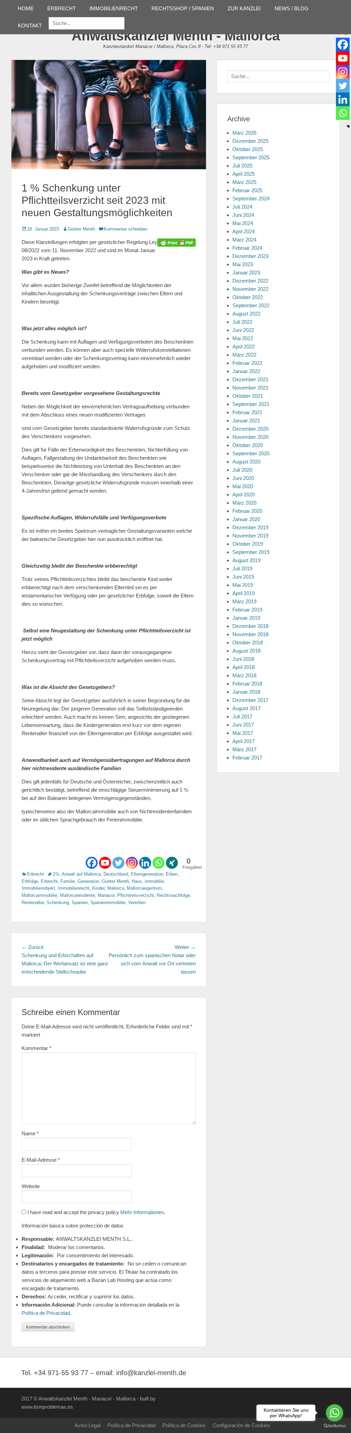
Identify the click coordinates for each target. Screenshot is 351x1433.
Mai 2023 (242, 264)
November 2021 (250, 388)
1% (56, 874)
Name (30, 1133)
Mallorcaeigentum (144, 888)
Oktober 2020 (247, 445)
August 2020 (246, 462)
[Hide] (348, 126)
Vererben (137, 902)
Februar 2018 (247, 684)
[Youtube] (105, 863)
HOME (26, 8)
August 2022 (246, 314)
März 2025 (244, 182)
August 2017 (246, 708)
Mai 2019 (242, 585)
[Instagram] (132, 863)
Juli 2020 (242, 470)
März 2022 (244, 355)
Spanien (80, 902)
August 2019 (246, 560)
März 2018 (244, 675)
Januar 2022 (246, 371)
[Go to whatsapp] (334, 1412)
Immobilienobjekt (38, 888)
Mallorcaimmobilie (39, 895)
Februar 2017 (247, 758)
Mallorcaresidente (77, 895)
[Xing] (172, 863)
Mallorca (115, 888)
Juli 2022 (242, 322)
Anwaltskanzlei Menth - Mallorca (176, 35)
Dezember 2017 (250, 700)
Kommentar (36, 1048)
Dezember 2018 (250, 626)
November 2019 (250, 536)
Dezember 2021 (250, 379)
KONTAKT (30, 25)
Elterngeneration (147, 874)
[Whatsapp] (159, 863)
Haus (137, 881)
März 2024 (244, 240)
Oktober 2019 (247, 544)
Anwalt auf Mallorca (81, 874)
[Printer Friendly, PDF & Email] (176, 242)
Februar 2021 (247, 412)
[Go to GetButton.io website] (335, 1426)
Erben (172, 874)
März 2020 (244, 503)
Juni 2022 (243, 330)
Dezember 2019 (250, 527)
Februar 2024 (247, 248)
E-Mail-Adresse (41, 1160)
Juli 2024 (242, 207)
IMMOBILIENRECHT (113, 8)
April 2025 (243, 174)
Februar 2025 (247, 190)
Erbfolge (30, 881)
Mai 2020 (242, 486)
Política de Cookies (184, 1425)
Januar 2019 (246, 618)
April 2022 (243, 346)
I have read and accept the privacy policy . (95, 1212)
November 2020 (250, 437)
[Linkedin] (145, 863)
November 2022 (250, 289)
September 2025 (250, 157)
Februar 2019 (247, 610)
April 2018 (243, 667)
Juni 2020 (243, 478)
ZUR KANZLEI (244, 8)
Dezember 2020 (250, 429)
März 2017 (244, 749)
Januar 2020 (246, 519)
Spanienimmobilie (107, 902)
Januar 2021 (246, 420)
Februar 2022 (247, 363)
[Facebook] (92, 863)
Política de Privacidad (46, 1313)
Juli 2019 (242, 568)
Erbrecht (35, 874)
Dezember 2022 (250, 281)
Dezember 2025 (250, 141)
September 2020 (250, 453)
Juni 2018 (243, 659)
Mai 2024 (242, 223)
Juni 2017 (243, 725)
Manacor (106, 895)
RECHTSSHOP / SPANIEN (183, 8)
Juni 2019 (243, 577)
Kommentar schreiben (125, 229)
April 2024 (243, 231)
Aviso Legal (87, 1425)
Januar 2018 (246, 692)
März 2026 (244, 133)
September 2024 (250, 198)
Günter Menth (81, 229)
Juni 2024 (243, 215)
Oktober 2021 (247, 396)
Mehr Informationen (142, 1212)
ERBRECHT (61, 8)
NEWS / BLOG (291, 8)
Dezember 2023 (250, 256)
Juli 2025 (242, 166)
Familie (67, 881)
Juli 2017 (242, 716)
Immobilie (154, 881)
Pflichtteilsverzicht (135, 895)
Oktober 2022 (247, 297)
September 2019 (250, 552)
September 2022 (250, 305)
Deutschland (116, 874)
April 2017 (243, 741)
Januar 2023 (246, 272)
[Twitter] (118, 863)
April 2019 (243, 593)
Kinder (98, 888)
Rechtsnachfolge (173, 895)
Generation (88, 881)
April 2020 (243, 494)
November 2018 (250, 634)
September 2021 (250, 404)
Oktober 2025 (247, 149)
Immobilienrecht (73, 888)
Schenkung (58, 902)
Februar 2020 (247, 511)
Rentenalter (33, 902)
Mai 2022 (242, 338)
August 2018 (246, 651)
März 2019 (244, 601)
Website (31, 1186)
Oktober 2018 (247, 642)
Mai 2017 (242, 733)
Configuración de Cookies (241, 1425)
